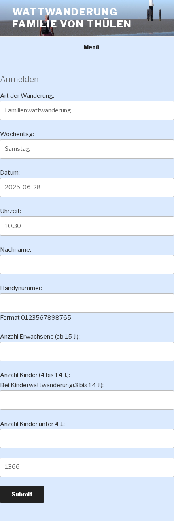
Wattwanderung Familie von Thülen (72, 18)
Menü (91, 47)
